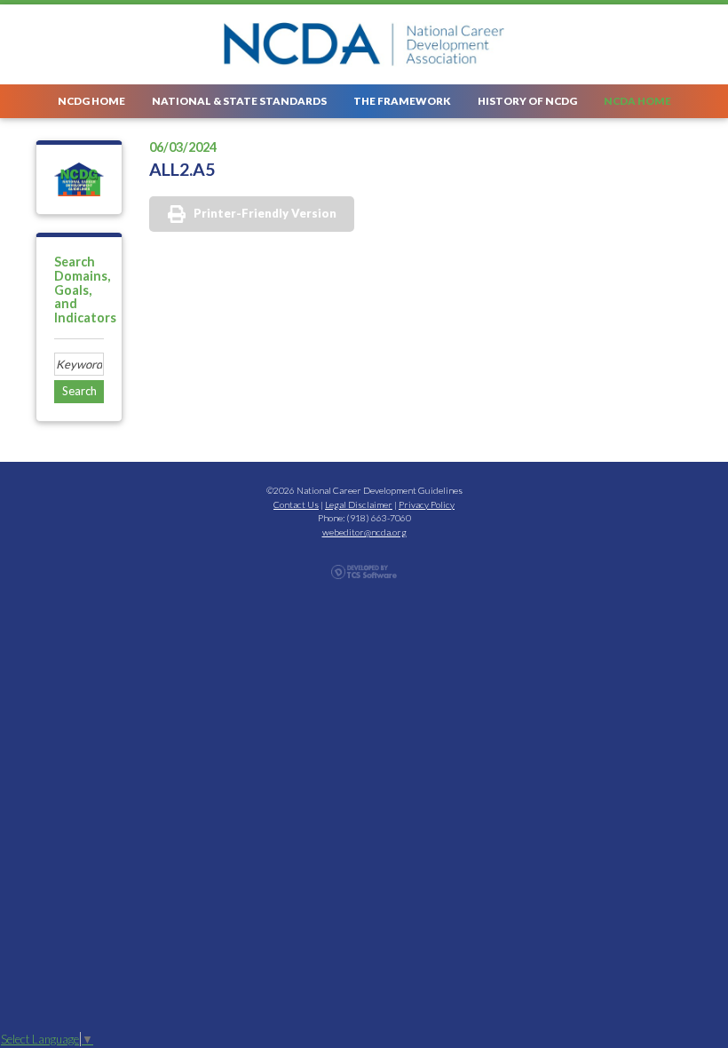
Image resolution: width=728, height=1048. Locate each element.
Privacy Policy (427, 504)
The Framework (402, 100)
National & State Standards (239, 100)
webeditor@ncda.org (364, 532)
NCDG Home (91, 100)
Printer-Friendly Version (265, 213)
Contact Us (296, 504)
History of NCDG (527, 100)
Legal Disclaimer (358, 504)
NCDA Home (637, 100)
